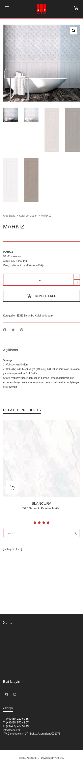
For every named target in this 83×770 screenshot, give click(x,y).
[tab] (10, 350)
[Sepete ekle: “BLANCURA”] (12, 487)
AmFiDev (59, 758)
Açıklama (10, 350)
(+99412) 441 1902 (47, 368)
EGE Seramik (25, 315)
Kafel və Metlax (28, 215)
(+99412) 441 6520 (17, 368)
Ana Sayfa (9, 215)
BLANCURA (41, 503)
